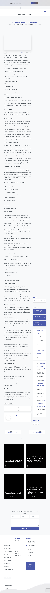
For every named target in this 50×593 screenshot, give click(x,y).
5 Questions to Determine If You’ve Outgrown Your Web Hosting (41, 383)
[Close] (48, 3)
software (10, 403)
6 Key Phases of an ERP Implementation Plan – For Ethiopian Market (40, 351)
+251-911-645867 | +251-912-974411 (25, 14)
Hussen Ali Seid (40, 330)
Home (10, 24)
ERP (15, 24)
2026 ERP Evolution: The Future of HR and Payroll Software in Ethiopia (13, 493)
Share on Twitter (24, 426)
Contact (43, 7)
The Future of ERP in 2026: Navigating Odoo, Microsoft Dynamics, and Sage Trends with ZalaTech (35, 491)
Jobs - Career (28, 7)
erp (5, 403)
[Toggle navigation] (45, 11)
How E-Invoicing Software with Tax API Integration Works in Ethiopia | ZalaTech (13, 461)
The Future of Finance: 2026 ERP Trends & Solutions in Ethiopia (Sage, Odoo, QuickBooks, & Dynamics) (35, 461)
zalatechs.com (15, 418)
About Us (13, 7)
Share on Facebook (13, 426)
